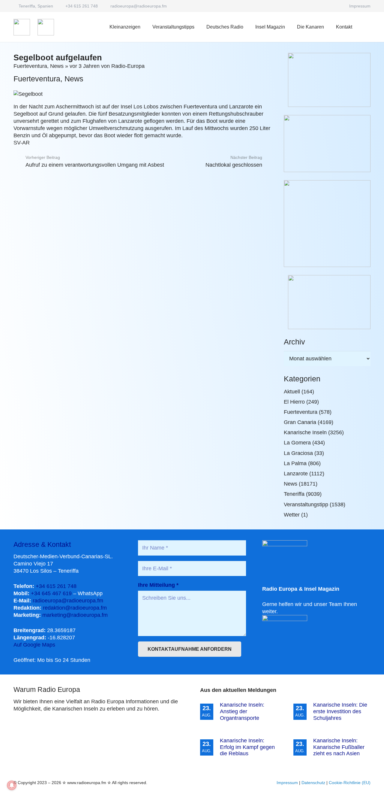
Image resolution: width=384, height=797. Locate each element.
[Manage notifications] (11, 785)
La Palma (295, 463)
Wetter (292, 515)
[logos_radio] (22, 27)
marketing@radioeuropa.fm (75, 615)
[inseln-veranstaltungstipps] (327, 302)
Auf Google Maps (34, 645)
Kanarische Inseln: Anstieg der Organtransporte (242, 711)
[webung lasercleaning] (327, 143)
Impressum (287, 782)
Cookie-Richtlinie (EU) (349, 782)
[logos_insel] (46, 27)
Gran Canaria (300, 422)
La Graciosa (298, 453)
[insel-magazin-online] (327, 80)
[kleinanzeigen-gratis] (327, 223)
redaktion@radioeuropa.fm (75, 608)
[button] (248, 27)
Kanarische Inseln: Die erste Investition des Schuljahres (340, 711)
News (57, 66)
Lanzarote (296, 474)
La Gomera (297, 443)
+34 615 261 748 (56, 586)
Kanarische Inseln (305, 432)
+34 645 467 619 (51, 593)
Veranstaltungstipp (306, 505)
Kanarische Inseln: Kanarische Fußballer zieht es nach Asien (338, 747)
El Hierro (294, 402)
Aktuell (292, 392)
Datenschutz (313, 782)
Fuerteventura (30, 66)
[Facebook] (336, 6)
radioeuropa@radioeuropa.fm (68, 601)
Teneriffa (294, 494)
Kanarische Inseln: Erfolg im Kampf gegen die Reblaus (247, 747)
